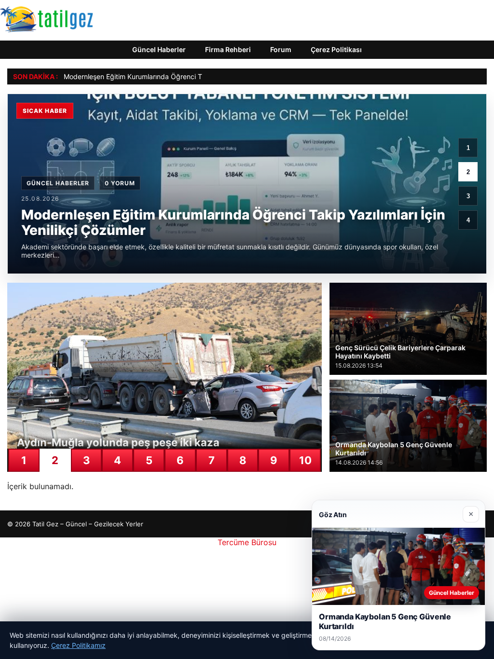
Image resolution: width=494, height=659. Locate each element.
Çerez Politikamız (78, 645)
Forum (280, 49)
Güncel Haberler (159, 49)
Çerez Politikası (336, 49)
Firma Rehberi (228, 49)
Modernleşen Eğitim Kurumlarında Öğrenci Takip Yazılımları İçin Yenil (170, 76)
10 (305, 460)
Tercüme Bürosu (247, 542)
